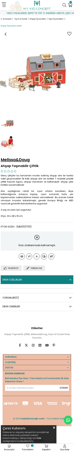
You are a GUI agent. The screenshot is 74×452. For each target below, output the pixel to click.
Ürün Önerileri (11, 306)
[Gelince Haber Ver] (51, 256)
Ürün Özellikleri (12, 279)
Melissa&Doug (39, 334)
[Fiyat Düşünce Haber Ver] (37, 256)
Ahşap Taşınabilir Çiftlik (17, 334)
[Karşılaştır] (29, 256)
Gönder (64, 387)
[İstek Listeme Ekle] (22, 256)
